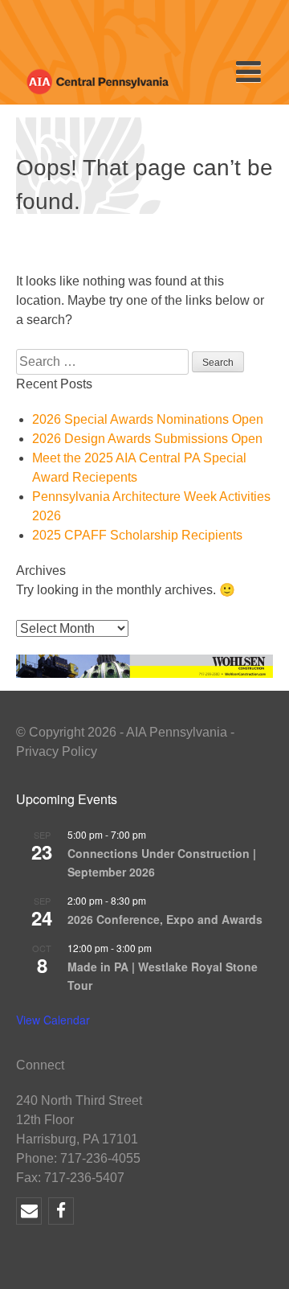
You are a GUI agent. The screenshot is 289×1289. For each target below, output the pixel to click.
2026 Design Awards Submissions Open (147, 438)
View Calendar (53, 1020)
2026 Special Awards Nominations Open (147, 419)
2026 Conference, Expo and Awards (165, 919)
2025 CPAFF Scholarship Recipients (137, 535)
